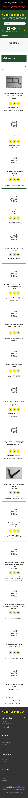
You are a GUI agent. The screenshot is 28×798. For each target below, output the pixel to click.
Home (9, 47)
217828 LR (18, 617)
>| (19, 700)
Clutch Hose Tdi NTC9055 (14, 364)
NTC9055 (18, 375)
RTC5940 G (17, 337)
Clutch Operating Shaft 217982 (14, 684)
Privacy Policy (4, 744)
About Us (3, 740)
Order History (4, 776)
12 (10, 700)
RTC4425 (18, 297)
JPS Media (16, 794)
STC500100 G (18, 455)
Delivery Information (6, 742)
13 (13, 700)
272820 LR (17, 107)
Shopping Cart (14, 2)
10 (23, 697)
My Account (7, 2)
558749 (18, 145)
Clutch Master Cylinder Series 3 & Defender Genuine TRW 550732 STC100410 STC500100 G (14, 443)
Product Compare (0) (21, 66)
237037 (17, 535)
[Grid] (1, 66)
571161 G (18, 222)
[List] (4, 66)
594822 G (17, 184)
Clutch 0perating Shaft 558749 (14, 135)
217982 (17, 689)
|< (3, 697)
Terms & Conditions (6, 746)
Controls (18, 47)
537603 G (18, 497)
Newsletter (4, 780)
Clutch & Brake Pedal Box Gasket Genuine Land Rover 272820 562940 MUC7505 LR (14, 95)
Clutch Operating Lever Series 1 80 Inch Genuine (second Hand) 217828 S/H (14, 564)
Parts (13, 47)
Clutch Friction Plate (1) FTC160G (14, 248)
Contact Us (4, 759)
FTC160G (18, 258)
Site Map (3, 761)
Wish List (3, 778)
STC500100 (17, 413)
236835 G (17, 657)
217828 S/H (17, 577)
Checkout (21, 2)
